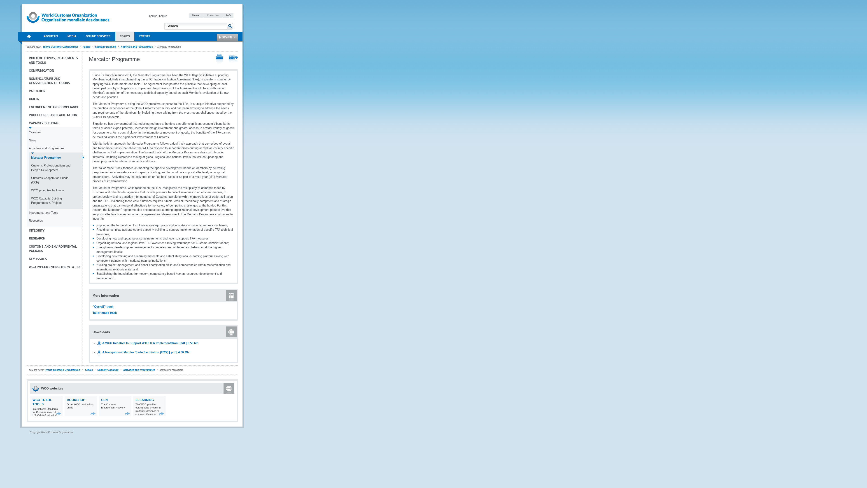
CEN (104, 400)
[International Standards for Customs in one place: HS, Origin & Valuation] (59, 413)
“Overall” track (103, 306)
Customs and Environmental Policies (53, 249)
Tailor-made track (105, 312)
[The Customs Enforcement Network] (127, 413)
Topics (86, 46)
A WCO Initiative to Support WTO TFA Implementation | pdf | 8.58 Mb (150, 343)
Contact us (213, 15)
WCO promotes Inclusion (47, 190)
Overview (35, 132)
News (32, 140)
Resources (36, 220)
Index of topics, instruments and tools (53, 60)
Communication (41, 70)
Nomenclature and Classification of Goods (49, 81)
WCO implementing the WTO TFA (54, 267)
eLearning (144, 400)
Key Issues (38, 259)
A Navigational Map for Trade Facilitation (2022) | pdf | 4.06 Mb (145, 352)
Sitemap (196, 15)
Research (37, 238)
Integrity (37, 230)
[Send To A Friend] (233, 59)
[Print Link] (219, 59)
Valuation (37, 91)
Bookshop (76, 400)
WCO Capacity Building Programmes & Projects (47, 201)
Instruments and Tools (43, 212)
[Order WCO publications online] (93, 413)
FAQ (228, 15)
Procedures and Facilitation (53, 115)
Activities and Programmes (137, 46)
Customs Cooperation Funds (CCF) (49, 180)
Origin (34, 99)
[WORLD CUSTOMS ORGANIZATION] (29, 36)
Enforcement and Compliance (54, 107)
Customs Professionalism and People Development (50, 168)
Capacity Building (105, 46)
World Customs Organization (61, 46)
